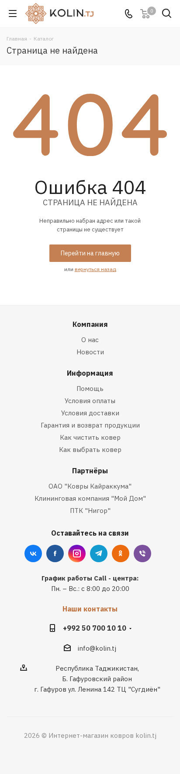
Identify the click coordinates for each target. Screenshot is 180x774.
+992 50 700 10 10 (94, 628)
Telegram (98, 553)
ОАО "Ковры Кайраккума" (90, 486)
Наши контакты (90, 608)
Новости (90, 352)
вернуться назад (95, 269)
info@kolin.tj (97, 648)
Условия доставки (90, 413)
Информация (90, 373)
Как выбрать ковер (90, 449)
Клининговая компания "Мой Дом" (90, 498)
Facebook (55, 553)
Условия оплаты (90, 401)
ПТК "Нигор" (90, 510)
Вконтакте (33, 553)
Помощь (90, 388)
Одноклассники (120, 553)
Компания (90, 324)
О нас (90, 340)
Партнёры (90, 470)
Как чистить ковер (90, 437)
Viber (142, 553)
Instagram (77, 553)
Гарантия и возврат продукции (90, 425)
